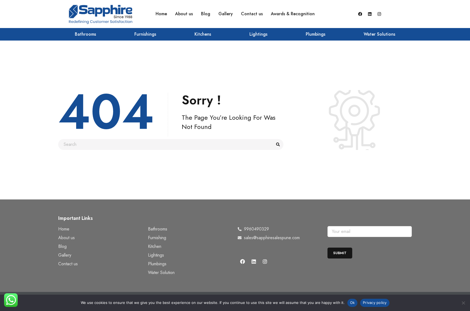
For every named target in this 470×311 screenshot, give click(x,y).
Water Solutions (379, 34)
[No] (463, 303)
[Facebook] (360, 14)
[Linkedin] (370, 14)
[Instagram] (379, 14)
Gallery (225, 14)
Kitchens (202, 34)
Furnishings (145, 34)
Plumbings (315, 34)
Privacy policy (375, 302)
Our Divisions (162, 218)
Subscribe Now (344, 218)
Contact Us (250, 218)
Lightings (258, 34)
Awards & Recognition (293, 14)
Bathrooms (85, 34)
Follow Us (248, 248)
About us (184, 14)
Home (161, 14)
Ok (352, 302)
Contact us (252, 14)
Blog (205, 14)
